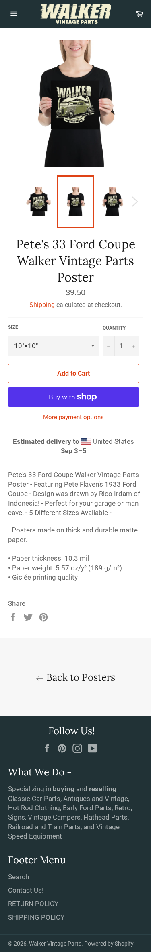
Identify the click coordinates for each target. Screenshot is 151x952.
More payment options (73, 417)
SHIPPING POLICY (36, 917)
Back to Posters (79, 677)
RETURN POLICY (33, 903)
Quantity (114, 328)
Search (18, 877)
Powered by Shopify (109, 943)
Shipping (42, 305)
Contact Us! (25, 890)
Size (13, 327)
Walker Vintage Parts (55, 943)
